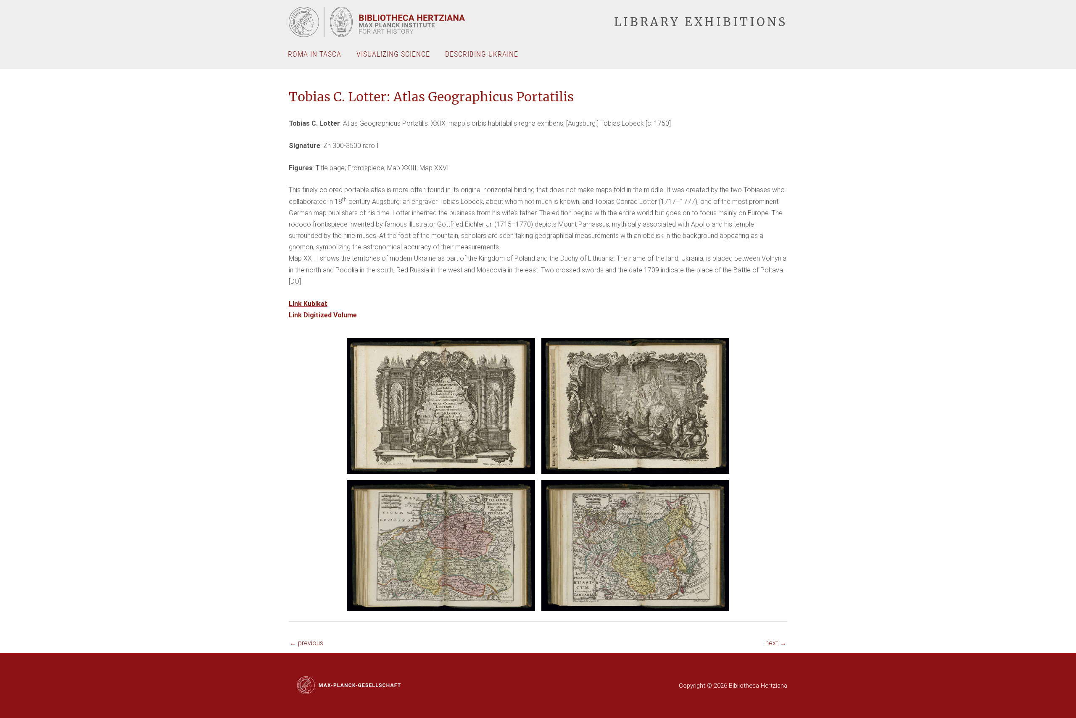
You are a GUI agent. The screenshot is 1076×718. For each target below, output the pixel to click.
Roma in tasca (314, 54)
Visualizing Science (393, 54)
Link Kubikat (308, 304)
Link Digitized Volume (323, 315)
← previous (306, 643)
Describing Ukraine (481, 54)
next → (775, 643)
